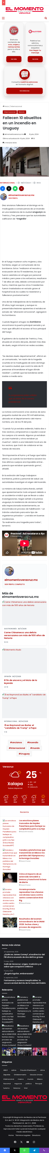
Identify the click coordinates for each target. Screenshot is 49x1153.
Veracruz (16, 1088)
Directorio (36, 1135)
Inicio (6, 106)
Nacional (7, 1083)
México (39, 1079)
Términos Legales (22, 1135)
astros (13, 1070)
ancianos (17, 742)
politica (29, 1083)
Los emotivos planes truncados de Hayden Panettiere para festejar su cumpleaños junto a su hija (32, 824)
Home (11, 1135)
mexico (21, 1079)
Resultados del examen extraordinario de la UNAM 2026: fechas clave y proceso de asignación (31, 923)
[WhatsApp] (15, 188)
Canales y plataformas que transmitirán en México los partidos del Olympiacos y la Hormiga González (32, 854)
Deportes (6, 1075)
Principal (38, 1083)
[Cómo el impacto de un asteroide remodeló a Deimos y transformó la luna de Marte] (10, 878)
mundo (36, 748)
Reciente (24, 812)
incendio (33, 742)
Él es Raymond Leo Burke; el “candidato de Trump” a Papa (20, 727)
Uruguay (25, 753)
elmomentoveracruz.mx (14, 134)
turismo (6, 1088)
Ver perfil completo (15, 584)
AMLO (5, 1070)
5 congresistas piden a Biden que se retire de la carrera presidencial (23, 398)
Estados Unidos (36, 1075)
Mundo (22, 112)
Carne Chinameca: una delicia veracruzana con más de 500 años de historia (24, 635)
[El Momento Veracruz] (25, 10)
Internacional (16, 106)
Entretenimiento (20, 1075)
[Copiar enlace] (21, 188)
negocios (18, 1083)
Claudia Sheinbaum (28, 1070)
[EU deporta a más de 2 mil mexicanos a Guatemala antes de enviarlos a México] (24, 1052)
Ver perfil (13, 198)
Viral (25, 1088)
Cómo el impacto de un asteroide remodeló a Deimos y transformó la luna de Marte (32, 878)
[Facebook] (2, 188)
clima (42, 1070)
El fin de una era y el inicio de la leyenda (20, 682)
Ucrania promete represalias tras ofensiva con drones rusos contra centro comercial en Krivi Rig (31, 895)
